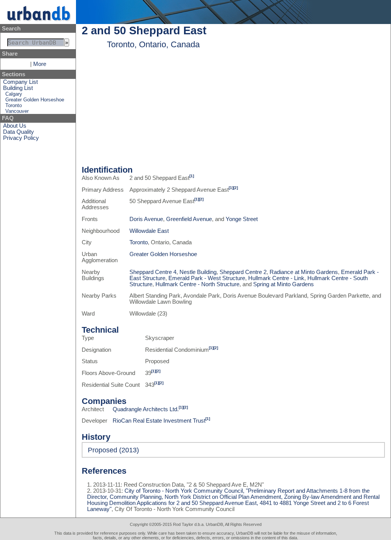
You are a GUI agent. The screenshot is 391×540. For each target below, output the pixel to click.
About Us (14, 126)
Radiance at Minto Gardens (304, 272)
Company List (20, 82)
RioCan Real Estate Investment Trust (159, 421)
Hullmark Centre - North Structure (197, 284)
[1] (191, 176)
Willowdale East (149, 231)
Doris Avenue (146, 219)
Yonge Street (242, 219)
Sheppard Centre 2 (243, 272)
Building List (18, 88)
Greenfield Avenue (189, 219)
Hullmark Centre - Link (276, 278)
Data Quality (18, 132)
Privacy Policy (21, 138)
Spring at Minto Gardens (283, 284)
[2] (235, 188)
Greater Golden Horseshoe (34, 100)
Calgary (13, 94)
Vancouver (17, 111)
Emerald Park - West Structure (206, 278)
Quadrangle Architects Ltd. (146, 409)
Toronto (13, 105)
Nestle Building (198, 272)
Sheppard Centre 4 (152, 272)
